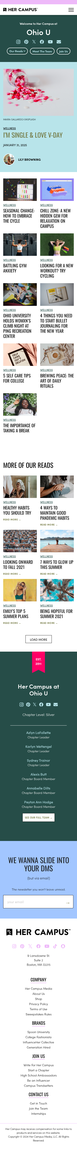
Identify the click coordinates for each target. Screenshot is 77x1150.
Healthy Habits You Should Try (17, 510)
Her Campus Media (38, 988)
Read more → (12, 519)
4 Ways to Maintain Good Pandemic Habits (54, 512)
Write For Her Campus (39, 1065)
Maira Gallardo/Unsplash (19, 119)
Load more (38, 639)
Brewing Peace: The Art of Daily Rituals (57, 380)
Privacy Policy (38, 1004)
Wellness (9, 128)
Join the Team (38, 1108)
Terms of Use (38, 1009)
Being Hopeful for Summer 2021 (56, 613)
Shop (38, 999)
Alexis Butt (39, 774)
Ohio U (38, 31)
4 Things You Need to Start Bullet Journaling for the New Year (56, 323)
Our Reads (16, 51)
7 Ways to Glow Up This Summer (56, 564)
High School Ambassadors (39, 1075)
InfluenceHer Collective (38, 1042)
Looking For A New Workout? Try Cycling (56, 270)
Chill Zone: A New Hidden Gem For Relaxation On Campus (55, 218)
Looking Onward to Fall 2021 (18, 564)
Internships (38, 1113)
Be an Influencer (38, 1080)
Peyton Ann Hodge (38, 802)
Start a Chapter (38, 1070)
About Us (39, 993)
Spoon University (38, 1032)
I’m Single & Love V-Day (32, 134)
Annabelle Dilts (38, 788)
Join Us (63, 51)
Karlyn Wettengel (38, 746)
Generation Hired (38, 1047)
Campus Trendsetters (38, 1085)
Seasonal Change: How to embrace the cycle (18, 215)
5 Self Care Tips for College (17, 378)
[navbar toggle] (71, 9)
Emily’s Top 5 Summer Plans (15, 613)
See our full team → (38, 817)
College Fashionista (38, 1037)
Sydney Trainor (38, 760)
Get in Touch (38, 1103)
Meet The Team (42, 51)
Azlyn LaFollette (38, 732)
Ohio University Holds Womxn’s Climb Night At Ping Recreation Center (17, 326)
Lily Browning (29, 159)
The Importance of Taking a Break (19, 428)
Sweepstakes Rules (39, 1014)
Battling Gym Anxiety (15, 268)
